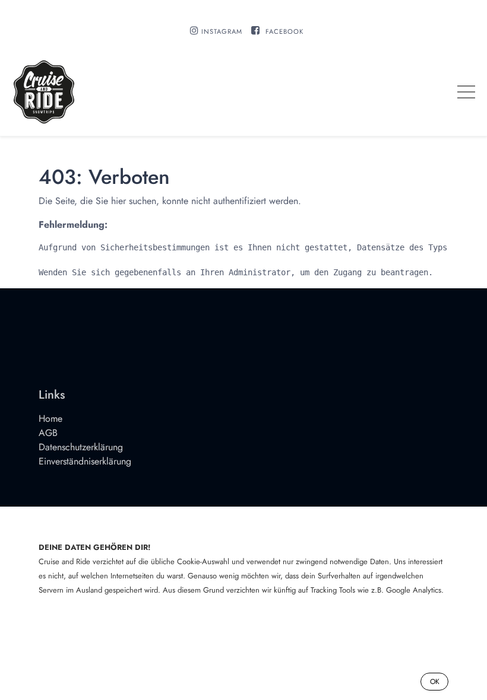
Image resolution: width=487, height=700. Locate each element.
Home (50, 418)
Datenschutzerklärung (81, 447)
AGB (48, 433)
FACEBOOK (284, 31)
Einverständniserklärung (85, 461)
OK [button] (434, 681)
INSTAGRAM (221, 31)
